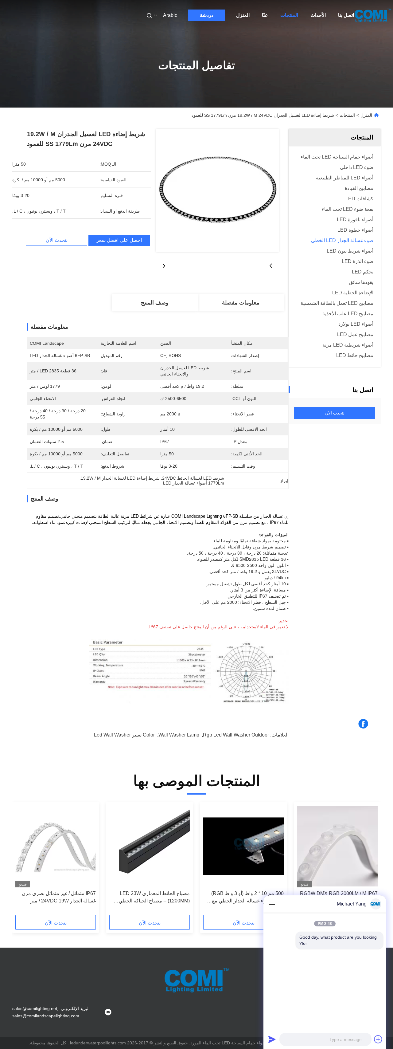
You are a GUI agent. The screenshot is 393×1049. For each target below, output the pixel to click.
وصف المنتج (155, 303)
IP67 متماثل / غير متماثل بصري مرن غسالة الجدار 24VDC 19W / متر (59, 897)
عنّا (265, 15)
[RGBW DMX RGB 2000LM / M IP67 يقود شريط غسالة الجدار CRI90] (337, 846)
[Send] (272, 1039)
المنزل (243, 15)
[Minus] (272, 904)
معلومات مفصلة (240, 303)
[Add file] (378, 1039)
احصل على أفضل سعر (119, 240)
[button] (370, 861)
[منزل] (372, 15)
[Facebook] (363, 723)
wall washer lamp (178, 734)
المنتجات (289, 15)
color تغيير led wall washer (124, 734)
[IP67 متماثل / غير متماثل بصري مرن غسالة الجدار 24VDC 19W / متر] (55, 846)
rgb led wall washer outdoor (236, 734)
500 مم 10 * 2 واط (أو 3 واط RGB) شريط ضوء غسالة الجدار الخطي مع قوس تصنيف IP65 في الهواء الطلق (247, 898)
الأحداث (318, 15)
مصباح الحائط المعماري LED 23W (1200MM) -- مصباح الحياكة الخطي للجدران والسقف (154, 898)
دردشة (206, 15)
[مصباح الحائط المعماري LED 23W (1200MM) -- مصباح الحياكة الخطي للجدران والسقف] (149, 846)
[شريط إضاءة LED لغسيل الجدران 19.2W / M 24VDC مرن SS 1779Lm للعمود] (217, 190)
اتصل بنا (346, 15)
